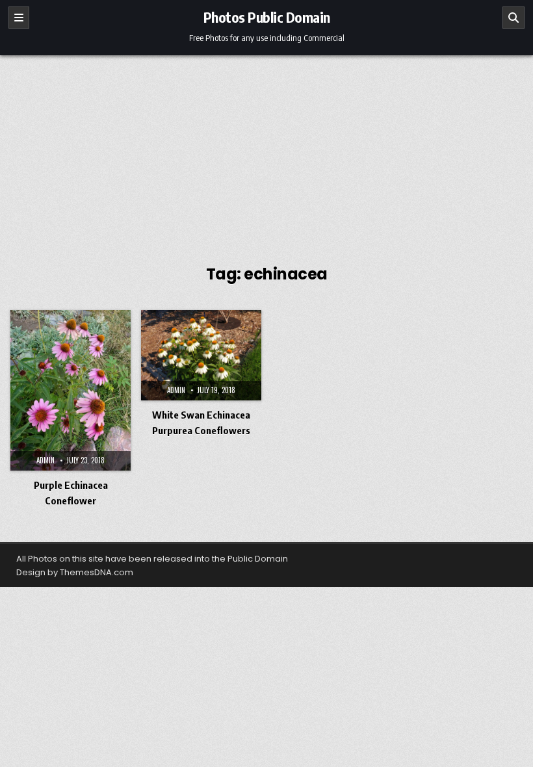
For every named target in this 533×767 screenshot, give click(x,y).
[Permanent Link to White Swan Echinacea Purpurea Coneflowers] (201, 355)
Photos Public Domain (266, 17)
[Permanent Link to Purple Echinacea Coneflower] (70, 390)
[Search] (513, 17)
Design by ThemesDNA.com (74, 572)
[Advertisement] (266, 153)
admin (45, 460)
